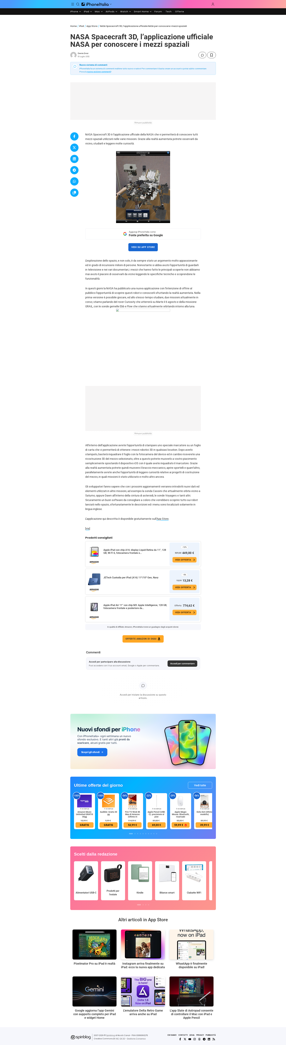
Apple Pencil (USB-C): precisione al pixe (156, 814)
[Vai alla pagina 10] (156, 833)
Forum (158, 11)
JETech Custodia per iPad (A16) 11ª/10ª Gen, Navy (130, 577)
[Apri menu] (110, 4)
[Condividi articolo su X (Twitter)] (74, 148)
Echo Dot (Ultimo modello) (205, 813)
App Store (91, 26)
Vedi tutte (200, 785)
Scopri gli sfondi (90, 752)
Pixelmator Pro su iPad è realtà (94, 963)
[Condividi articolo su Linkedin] (74, 159)
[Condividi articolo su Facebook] (74, 136)
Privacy (200, 1035)
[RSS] (214, 1039)
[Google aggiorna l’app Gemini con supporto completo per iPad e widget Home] (95, 991)
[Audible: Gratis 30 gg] (109, 801)
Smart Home (141, 11)
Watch (124, 11)
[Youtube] (190, 1039)
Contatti (183, 1035)
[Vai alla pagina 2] (135, 833)
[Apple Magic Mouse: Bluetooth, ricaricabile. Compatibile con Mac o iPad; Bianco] (181, 801)
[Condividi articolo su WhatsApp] (74, 181)
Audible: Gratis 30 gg (108, 813)
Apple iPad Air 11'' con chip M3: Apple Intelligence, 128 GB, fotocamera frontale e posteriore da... (135, 607)
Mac (97, 11)
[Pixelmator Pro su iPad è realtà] (95, 945)
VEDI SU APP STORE (143, 247)
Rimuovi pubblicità (143, 122)
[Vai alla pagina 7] (148, 833)
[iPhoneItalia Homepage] (95, 4)
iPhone (74, 11)
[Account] (213, 4)
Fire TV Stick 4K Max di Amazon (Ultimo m (132, 814)
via (87, 528)
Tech (169, 11)
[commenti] (202, 55)
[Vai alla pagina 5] (143, 833)
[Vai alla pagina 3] (137, 833)
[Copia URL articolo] (74, 193)
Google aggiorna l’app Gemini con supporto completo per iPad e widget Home (94, 1014)
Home (73, 26)
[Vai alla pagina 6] (145, 833)
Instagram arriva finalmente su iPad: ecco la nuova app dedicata (143, 965)
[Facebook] (180, 1039)
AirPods (110, 11)
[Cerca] (77, 4)
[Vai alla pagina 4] (140, 833)
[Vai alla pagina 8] (151, 833)
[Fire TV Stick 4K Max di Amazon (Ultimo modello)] (133, 801)
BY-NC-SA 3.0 (119, 1038)
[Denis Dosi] (73, 55)
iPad (86, 11)
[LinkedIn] (209, 1039)
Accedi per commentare (182, 663)
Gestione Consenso (136, 1038)
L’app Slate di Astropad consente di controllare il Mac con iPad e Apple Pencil (191, 1014)
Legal (192, 1035)
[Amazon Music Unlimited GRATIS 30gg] (85, 801)
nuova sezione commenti (99, 71)
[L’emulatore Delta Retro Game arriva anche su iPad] (143, 991)
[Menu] (72, 4)
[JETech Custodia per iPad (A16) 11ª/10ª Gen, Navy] (94, 579)
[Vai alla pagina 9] (153, 833)
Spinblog (110, 1035)
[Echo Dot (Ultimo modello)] (205, 801)
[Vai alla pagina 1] (131, 833)
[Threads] (199, 1039)
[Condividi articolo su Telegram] (74, 170)
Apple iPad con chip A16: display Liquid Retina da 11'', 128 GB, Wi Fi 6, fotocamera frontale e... (134, 551)
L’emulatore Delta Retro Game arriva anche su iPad (143, 1012)
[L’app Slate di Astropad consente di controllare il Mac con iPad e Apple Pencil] (191, 991)
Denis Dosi (83, 53)
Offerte (179, 11)
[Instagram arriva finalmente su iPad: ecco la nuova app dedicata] (143, 945)
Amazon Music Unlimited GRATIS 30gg (84, 814)
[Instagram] (195, 1039)
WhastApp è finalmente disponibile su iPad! (191, 965)
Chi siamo (172, 1035)
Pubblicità (211, 1035)
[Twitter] (185, 1039)
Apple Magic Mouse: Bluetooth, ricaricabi (180, 814)
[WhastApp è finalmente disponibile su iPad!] (191, 945)
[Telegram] (204, 1039)
